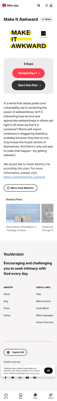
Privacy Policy (34, 373)
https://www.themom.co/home (24, 177)
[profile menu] (49, 5)
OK (48, 370)
